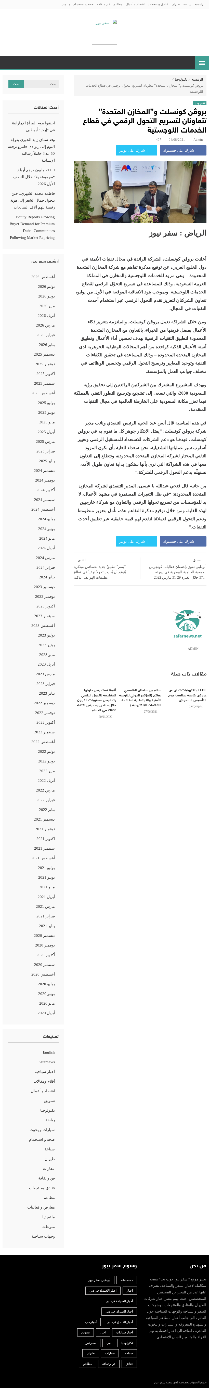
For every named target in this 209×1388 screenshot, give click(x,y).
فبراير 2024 (45, 567)
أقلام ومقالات (44, 1081)
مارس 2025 (45, 441)
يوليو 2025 (46, 403)
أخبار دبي (91, 1322)
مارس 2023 (45, 674)
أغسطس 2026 (43, 277)
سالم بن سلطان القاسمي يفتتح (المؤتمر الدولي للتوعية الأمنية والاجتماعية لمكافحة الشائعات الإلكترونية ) (140, 698)
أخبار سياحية (45, 1072)
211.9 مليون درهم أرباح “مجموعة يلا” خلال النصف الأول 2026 (34, 177)
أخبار (130, 1290)
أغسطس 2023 (43, 626)
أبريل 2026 (46, 316)
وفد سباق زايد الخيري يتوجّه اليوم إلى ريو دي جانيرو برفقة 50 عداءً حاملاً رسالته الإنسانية (31, 150)
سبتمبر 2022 (44, 732)
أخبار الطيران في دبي (119, 1311)
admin (198, 139)
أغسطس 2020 (43, 974)
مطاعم (117, 4)
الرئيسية (199, 4)
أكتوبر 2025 (45, 374)
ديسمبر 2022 (44, 703)
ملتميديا (65, 4)
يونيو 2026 (46, 296)
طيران (176, 4)
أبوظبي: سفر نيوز (99, 1280)
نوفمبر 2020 (45, 945)
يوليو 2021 (46, 868)
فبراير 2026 (45, 335)
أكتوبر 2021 (45, 839)
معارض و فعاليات (41, 1207)
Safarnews (46, 1062)
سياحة (187, 4)
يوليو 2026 (46, 286)
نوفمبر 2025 (45, 364)
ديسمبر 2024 (44, 471)
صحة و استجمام (83, 4)
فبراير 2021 (45, 916)
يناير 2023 (47, 693)
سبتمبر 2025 (44, 383)
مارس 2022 (45, 790)
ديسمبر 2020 (44, 935)
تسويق (49, 1101)
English (49, 1052)
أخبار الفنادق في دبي (120, 1322)
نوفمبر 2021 (45, 829)
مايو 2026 (47, 306)
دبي (109, 1343)
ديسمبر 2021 (44, 819)
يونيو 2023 (46, 645)
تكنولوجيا (181, 79)
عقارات (49, 1168)
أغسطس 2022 (43, 742)
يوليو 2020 (46, 984)
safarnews (127, 1280)
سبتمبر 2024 (44, 500)
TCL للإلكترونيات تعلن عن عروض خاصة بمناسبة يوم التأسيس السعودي (187, 695)
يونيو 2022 (46, 761)
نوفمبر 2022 (45, 713)
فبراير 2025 (45, 451)
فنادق (129, 1364)
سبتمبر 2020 (44, 965)
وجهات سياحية (43, 1236)
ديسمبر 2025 (44, 354)
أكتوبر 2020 (45, 955)
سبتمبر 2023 (44, 616)
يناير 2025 (47, 461)
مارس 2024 (45, 558)
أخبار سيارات (124, 1332)
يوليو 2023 (46, 635)
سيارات (110, 1353)
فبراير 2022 (45, 800)
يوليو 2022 (46, 751)
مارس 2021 (45, 906)
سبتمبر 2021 (44, 848)
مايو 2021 (47, 887)
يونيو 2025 (46, 412)
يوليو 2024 (46, 519)
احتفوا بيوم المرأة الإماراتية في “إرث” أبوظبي (33, 126)
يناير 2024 (47, 577)
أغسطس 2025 (43, 393)
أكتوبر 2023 (45, 606)
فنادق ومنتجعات (158, 4)
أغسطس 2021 (43, 858)
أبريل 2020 (46, 1013)
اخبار (103, 1332)
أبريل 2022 (46, 781)
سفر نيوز (90, 1343)
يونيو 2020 (46, 994)
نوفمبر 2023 (45, 596)
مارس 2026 (45, 325)
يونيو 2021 (46, 877)
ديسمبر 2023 (44, 587)
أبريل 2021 (46, 897)
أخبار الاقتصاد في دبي (102, 1290)
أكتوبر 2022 (45, 722)
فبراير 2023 (45, 684)
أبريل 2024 (46, 548)
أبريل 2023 (46, 664)
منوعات (48, 1227)
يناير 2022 (47, 810)
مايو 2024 (47, 538)
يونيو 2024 (46, 529)
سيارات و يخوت (42, 1130)
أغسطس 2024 (43, 509)
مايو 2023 (47, 655)
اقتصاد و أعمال (135, 4)
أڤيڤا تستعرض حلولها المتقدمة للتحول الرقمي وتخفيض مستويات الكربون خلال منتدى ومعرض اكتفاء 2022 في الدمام (96, 700)
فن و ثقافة (103, 4)
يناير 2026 (47, 345)
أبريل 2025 (46, 432)
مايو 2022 (47, 771)
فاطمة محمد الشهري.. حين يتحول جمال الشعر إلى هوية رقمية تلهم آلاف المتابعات (32, 200)
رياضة (50, 1120)
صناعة (50, 1149)
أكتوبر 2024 (45, 490)
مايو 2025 (47, 422)
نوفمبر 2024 (45, 480)
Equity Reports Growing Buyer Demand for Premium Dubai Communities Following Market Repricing (32, 227)
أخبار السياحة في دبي (119, 1301)
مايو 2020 (47, 1003)
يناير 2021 (47, 926)
